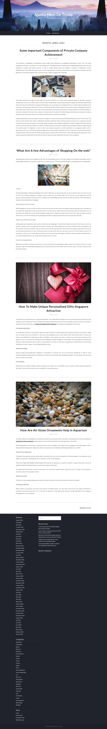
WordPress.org (20, 720)
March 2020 (19, 629)
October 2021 (19, 613)
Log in (17, 713)
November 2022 (20, 583)
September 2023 (20, 564)
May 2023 (18, 571)
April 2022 (18, 599)
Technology (19, 695)
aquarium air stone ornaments (24, 441)
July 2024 (18, 555)
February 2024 (19, 557)
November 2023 (20, 559)
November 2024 (20, 550)
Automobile (19, 644)
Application (19, 642)
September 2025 (20, 529)
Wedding (18, 705)
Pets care (18, 677)
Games (18, 660)
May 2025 (18, 539)
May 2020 (18, 627)
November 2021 (20, 611)
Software (18, 691)
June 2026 (18, 522)
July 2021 (18, 620)
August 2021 (19, 618)
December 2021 (20, 608)
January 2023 (19, 578)
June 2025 (18, 536)
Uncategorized (20, 700)
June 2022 (18, 594)
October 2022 (19, 585)
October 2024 (19, 552)
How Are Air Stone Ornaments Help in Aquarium (53, 430)
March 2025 (19, 543)
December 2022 (20, 580)
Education (18, 651)
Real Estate (19, 681)
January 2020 (19, 634)
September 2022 (20, 587)
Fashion (18, 656)
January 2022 (19, 606)
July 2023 (18, 569)
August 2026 (19, 520)
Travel (17, 698)
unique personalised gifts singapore (45, 324)
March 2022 (19, 601)
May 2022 (18, 597)
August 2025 (19, 531)
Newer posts (85, 508)
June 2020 (18, 625)
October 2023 (19, 562)
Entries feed (19, 715)
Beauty (18, 647)
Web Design (19, 702)
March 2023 (19, 573)
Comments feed (20, 717)
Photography (19, 679)
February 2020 (19, 632)
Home (17, 667)
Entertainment (55, 33)
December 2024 (20, 548)
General (48, 33)
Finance (18, 658)
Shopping (18, 684)
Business (18, 649)
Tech (17, 693)
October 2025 (19, 527)
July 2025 (18, 534)
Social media (19, 688)
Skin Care (18, 686)
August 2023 (19, 566)
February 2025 (19, 545)
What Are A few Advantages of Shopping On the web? (53, 150)
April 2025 (18, 541)
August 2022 (19, 590)
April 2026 (18, 525)
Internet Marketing (21, 672)
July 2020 (18, 622)
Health (17, 665)
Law (17, 674)
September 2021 (20, 615)
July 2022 (18, 592)
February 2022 (19, 604)
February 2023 (19, 576)
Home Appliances (20, 670)
